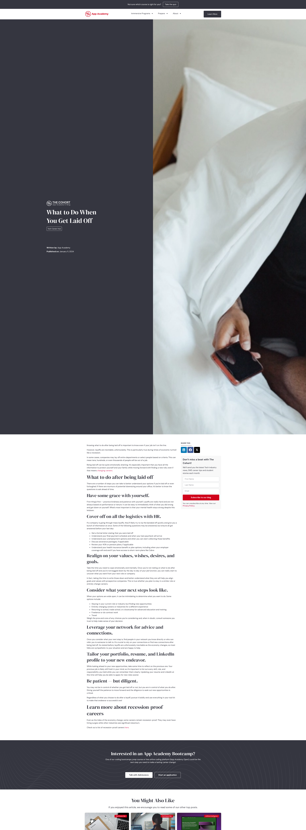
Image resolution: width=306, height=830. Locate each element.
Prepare (161, 13)
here (127, 727)
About (175, 13)
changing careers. (105, 470)
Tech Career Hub (54, 229)
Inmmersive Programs (140, 13)
